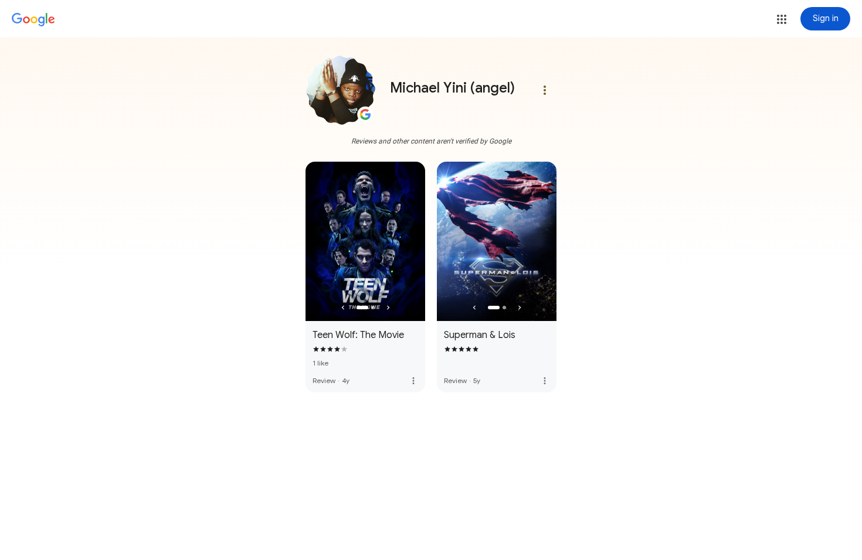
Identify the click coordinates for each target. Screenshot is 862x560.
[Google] (33, 20)
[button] (781, 19)
